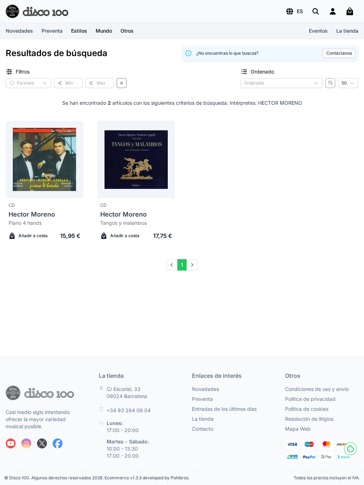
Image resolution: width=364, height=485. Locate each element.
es (300, 11)
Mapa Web (298, 429)
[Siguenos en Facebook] (58, 443)
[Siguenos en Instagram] (26, 443)
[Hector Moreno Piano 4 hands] (44, 159)
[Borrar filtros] (122, 83)
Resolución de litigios (309, 419)
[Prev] (172, 265)
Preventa (52, 31)
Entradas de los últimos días (224, 409)
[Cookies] (350, 448)
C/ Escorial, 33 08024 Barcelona (127, 392)
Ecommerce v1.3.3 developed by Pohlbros (146, 477)
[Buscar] (315, 11)
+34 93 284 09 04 (129, 410)
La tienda (347, 31)
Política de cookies (306, 409)
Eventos (318, 31)
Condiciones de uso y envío (317, 389)
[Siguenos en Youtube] (11, 443)
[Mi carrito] (349, 11)
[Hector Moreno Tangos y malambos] (136, 159)
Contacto (202, 429)
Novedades (19, 31)
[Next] (192, 265)
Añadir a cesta (33, 235)
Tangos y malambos (123, 223)
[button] (294, 11)
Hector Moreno (32, 214)
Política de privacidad (310, 399)
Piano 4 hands (25, 223)
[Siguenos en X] (42, 443)
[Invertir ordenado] (330, 83)
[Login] (332, 11)
